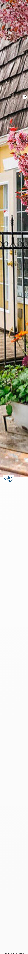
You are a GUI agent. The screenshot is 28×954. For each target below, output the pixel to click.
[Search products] (25, 97)
